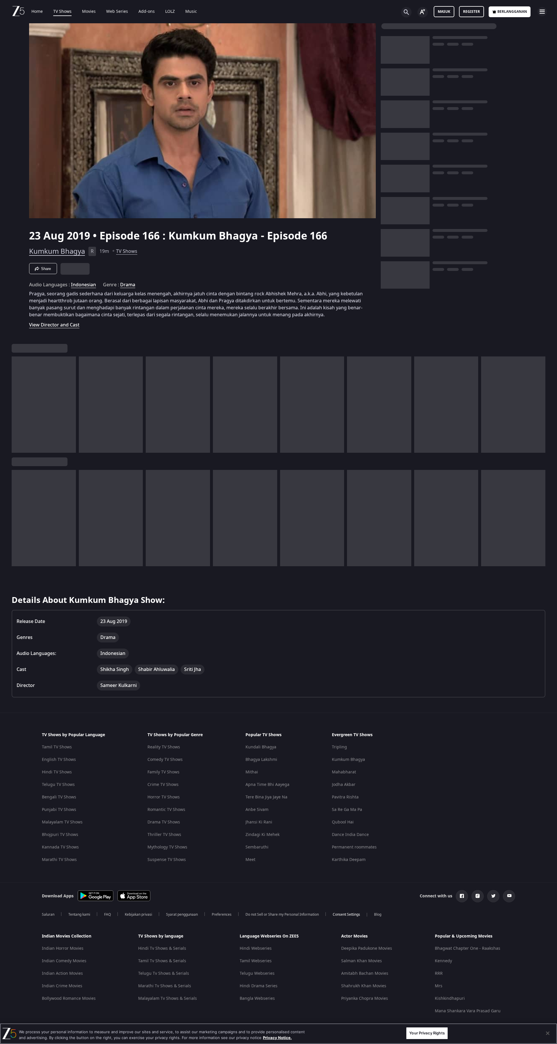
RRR (439, 973)
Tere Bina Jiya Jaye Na (266, 797)
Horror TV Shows (163, 797)
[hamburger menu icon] (542, 11)
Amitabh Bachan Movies (364, 973)
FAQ (107, 914)
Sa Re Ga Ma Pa (347, 810)
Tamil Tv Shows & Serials (162, 961)
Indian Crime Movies (62, 986)
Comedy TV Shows (165, 760)
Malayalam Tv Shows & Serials (167, 998)
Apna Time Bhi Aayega (267, 785)
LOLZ (170, 12)
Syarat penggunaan (182, 914)
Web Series (117, 12)
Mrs (438, 986)
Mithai (251, 772)
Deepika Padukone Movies (366, 948)
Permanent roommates (354, 847)
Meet (250, 860)
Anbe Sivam (256, 810)
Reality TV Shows (163, 747)
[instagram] (477, 896)
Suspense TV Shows (166, 860)
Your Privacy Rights (426, 1033)
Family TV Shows (163, 772)
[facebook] (462, 896)
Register (471, 11)
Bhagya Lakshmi (261, 760)
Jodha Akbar (343, 785)
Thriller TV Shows (164, 835)
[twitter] (493, 896)
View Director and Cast (54, 325)
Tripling (339, 747)
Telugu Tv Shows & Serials (163, 973)
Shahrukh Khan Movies (363, 986)
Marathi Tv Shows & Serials (164, 986)
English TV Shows (59, 760)
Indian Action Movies (62, 973)
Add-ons (146, 12)
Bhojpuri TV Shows (60, 835)
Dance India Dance (350, 835)
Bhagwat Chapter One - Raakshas (467, 948)
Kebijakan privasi (138, 914)
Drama (127, 285)
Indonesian (83, 285)
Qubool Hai (343, 822)
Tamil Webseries (256, 961)
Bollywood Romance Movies (69, 998)
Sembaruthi (256, 847)
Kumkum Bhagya (57, 251)
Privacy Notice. (277, 1037)
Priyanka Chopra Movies (364, 998)
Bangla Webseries (257, 998)
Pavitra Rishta (345, 797)
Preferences (222, 914)
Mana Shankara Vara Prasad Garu (468, 1011)
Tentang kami (79, 914)
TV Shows (62, 12)
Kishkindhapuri (450, 998)
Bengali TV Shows (59, 797)
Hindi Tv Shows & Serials (162, 948)
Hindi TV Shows (57, 772)
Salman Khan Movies (361, 961)
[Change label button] (422, 12)
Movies (89, 12)
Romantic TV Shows (166, 810)
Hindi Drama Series (258, 986)
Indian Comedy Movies (64, 961)
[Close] (547, 1033)
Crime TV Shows (163, 785)
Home (37, 12)
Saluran (48, 914)
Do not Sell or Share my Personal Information (282, 914)
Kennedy (443, 961)
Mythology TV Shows (167, 847)
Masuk (444, 11)
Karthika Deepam (349, 860)
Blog (377, 914)
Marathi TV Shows (59, 860)
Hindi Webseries (256, 948)
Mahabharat (344, 772)
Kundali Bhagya (260, 747)
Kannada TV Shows (60, 847)
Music (191, 12)
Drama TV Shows (163, 822)
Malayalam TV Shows (62, 822)
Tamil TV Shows (57, 747)
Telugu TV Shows (58, 785)
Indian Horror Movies (62, 948)
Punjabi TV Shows (59, 810)
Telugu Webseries (257, 973)
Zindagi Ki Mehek (262, 835)
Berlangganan (512, 11)
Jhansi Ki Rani (258, 822)
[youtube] (509, 896)
